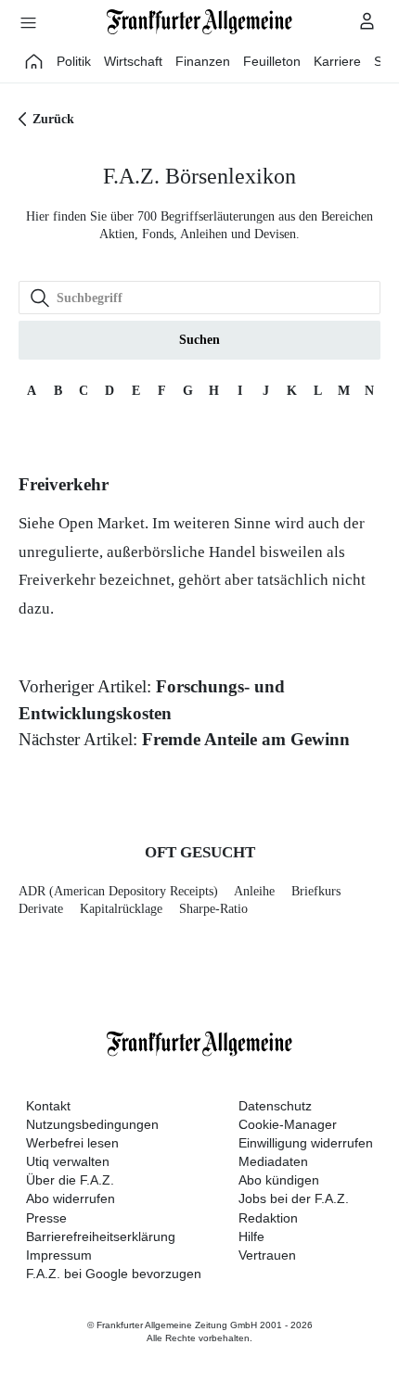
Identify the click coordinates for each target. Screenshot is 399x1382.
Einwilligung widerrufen (305, 1142)
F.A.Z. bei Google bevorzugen (113, 1273)
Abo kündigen (278, 1180)
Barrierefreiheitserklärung (100, 1236)
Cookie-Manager (287, 1124)
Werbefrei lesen (72, 1142)
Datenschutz (275, 1105)
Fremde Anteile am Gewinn (246, 739)
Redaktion (268, 1218)
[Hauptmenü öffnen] (28, 22)
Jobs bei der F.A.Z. (293, 1198)
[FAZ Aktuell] (34, 61)
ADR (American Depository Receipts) (118, 891)
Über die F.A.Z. (70, 1180)
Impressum (59, 1255)
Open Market (101, 523)
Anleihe (254, 891)
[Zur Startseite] (199, 21)
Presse (46, 1218)
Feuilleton (272, 61)
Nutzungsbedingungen (92, 1124)
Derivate (41, 909)
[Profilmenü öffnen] (367, 20)
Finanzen (202, 61)
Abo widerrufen (70, 1198)
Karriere (337, 61)
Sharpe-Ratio (213, 909)
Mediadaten (273, 1161)
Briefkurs (316, 891)
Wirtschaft (133, 61)
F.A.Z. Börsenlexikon (199, 176)
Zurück (53, 119)
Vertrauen (267, 1255)
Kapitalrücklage (121, 909)
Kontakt (48, 1105)
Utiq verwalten (67, 1161)
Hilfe (251, 1236)
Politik (74, 61)
